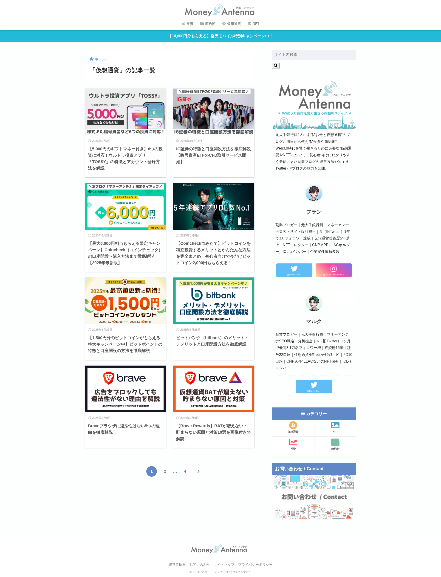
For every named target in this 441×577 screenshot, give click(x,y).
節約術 (209, 24)
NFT (255, 24)
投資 (189, 24)
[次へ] (198, 471)
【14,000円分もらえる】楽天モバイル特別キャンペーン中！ (220, 36)
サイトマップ (224, 564)
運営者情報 (177, 564)
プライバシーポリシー (255, 564)
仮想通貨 (233, 24)
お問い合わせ (199, 564)
